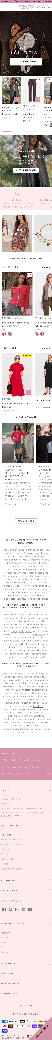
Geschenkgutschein (11, 868)
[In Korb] (16, 99)
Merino (4, 942)
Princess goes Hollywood (36, 553)
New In (10, 267)
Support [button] (6, 790)
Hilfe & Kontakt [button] (10, 825)
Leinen (4, 952)
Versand (5, 849)
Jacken (28, 631)
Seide (4, 947)
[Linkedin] (23, 909)
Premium (5, 932)
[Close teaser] (28, 1036)
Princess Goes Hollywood (20, 1035)
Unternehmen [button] (9, 890)
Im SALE (10, 348)
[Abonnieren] (46, 773)
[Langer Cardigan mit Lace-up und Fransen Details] (11, 90)
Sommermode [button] (9, 993)
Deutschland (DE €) (24, 1014)
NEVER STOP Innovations (27, 1038)
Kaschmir (38, 706)
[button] (40, 1028)
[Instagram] (17, 909)
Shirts (21, 631)
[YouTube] (30, 909)
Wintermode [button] (8, 973)
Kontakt (5, 864)
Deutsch (24, 1005)
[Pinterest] (10, 909)
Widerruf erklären (9, 859)
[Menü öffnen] (4, 7)
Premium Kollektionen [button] (14, 923)
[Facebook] (4, 909)
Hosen (14, 631)
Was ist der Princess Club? (14, 839)
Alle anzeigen (26, 521)
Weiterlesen (10, 504)
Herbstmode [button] (8, 963)
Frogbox (32, 556)
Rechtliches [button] (8, 880)
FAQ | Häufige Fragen (12, 844)
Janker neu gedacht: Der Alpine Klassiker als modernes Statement (16, 473)
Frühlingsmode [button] (10, 983)
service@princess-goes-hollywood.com (21, 808)
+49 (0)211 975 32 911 (11, 799)
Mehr (45, 267)
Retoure (5, 854)
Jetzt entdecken (26, 61)
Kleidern (31, 722)
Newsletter (6, 834)
